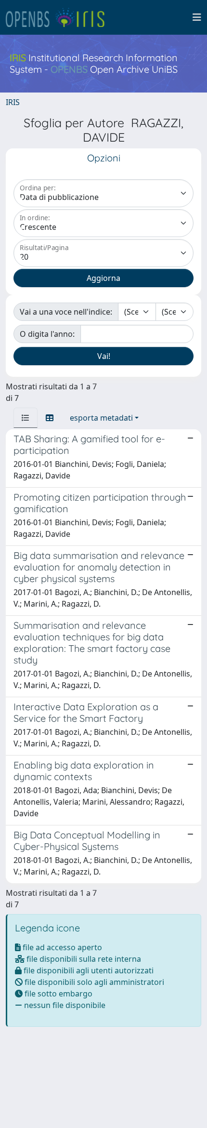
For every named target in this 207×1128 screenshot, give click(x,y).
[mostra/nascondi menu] (197, 17)
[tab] (25, 418)
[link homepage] (59, 17)
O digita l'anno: (47, 334)
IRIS (13, 102)
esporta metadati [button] (101, 417)
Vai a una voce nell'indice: (66, 311)
